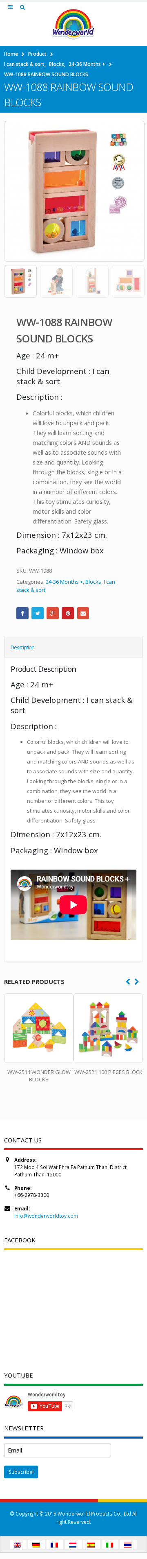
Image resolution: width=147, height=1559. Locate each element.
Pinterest (68, 613)
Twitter (37, 613)
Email (83, 613)
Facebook (22, 613)
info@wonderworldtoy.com (46, 1215)
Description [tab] (22, 647)
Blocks (93, 581)
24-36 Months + (64, 581)
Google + (53, 613)
